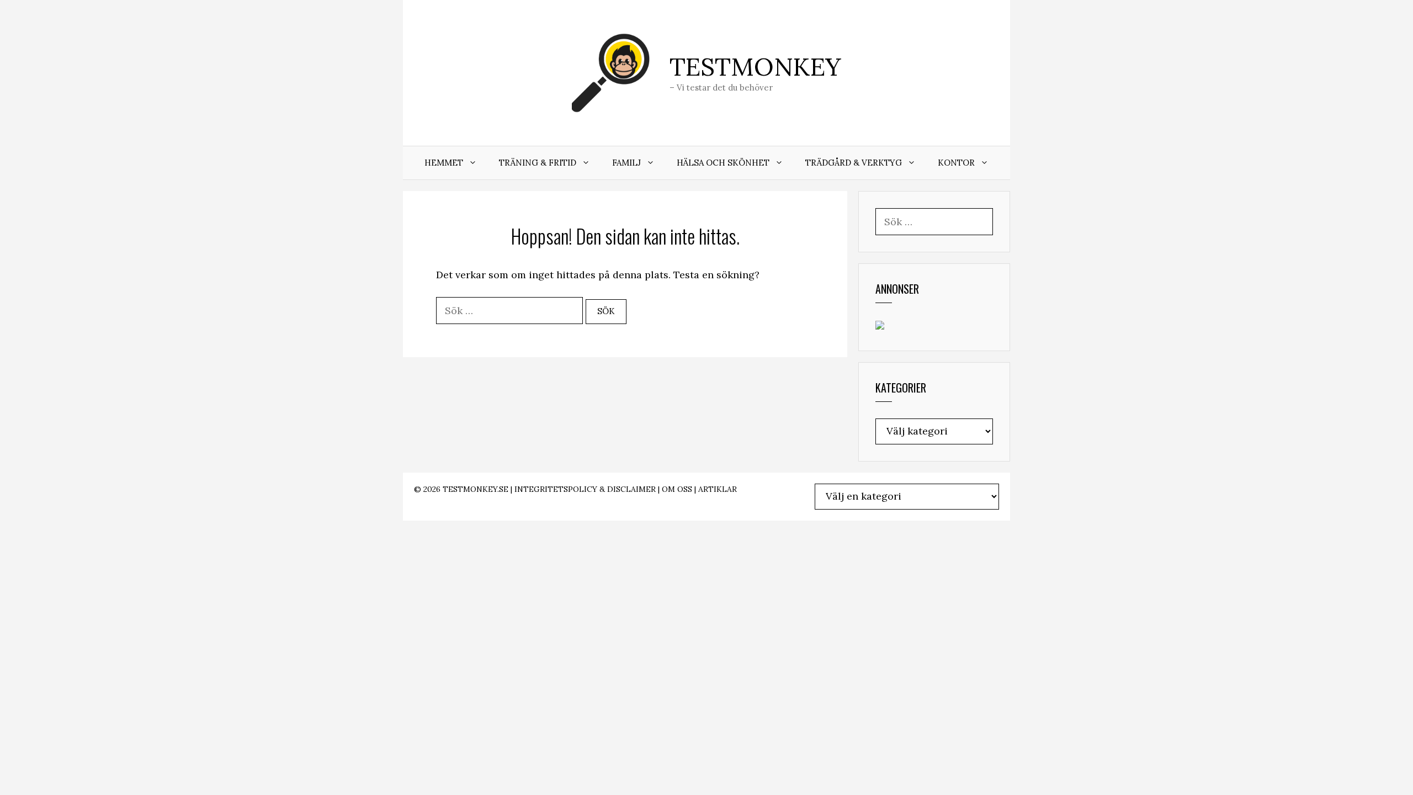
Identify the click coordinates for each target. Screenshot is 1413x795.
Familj (626, 162)
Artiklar (717, 489)
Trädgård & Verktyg (853, 162)
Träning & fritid (537, 162)
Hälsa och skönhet (723, 162)
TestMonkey (755, 66)
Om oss (677, 489)
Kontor (956, 162)
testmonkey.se (475, 489)
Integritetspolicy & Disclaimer (585, 489)
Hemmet (443, 162)
